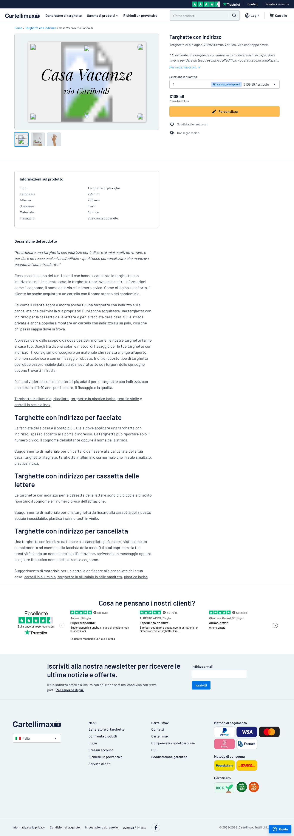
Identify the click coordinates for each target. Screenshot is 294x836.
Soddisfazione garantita (169, 757)
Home (18, 28)
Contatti (157, 729)
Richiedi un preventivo (140, 15)
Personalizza (228, 111)
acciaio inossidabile (30, 518)
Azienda (283, 4)
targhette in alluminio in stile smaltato (89, 576)
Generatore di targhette (64, 15)
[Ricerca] (234, 15)
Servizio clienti (99, 764)
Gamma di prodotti (101, 15)
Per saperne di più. (70, 690)
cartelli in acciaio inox (32, 404)
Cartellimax (160, 736)
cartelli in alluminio (40, 576)
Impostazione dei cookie (101, 827)
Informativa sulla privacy (28, 827)
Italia (26, 738)
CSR (154, 750)
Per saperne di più (183, 67)
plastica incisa (26, 463)
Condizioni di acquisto (65, 827)
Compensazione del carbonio (173, 743)
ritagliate (61, 398)
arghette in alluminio (32, 398)
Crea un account (100, 750)
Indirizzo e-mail (202, 666)
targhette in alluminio (77, 457)
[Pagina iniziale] (46, 724)
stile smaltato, (140, 457)
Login (92, 743)
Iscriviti (201, 685)
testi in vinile (128, 398)
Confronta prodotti (102, 736)
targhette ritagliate (40, 457)
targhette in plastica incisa (93, 398)
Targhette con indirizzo (40, 28)
